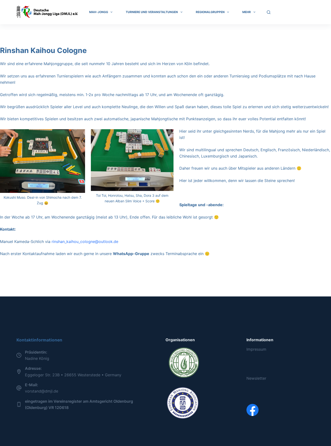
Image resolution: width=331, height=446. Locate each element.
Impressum (256, 349)
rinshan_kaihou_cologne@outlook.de (85, 241)
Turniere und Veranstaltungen (152, 12)
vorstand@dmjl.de (41, 391)
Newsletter (256, 378)
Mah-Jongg (98, 12)
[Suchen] (268, 12)
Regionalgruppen (210, 12)
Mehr (246, 12)
